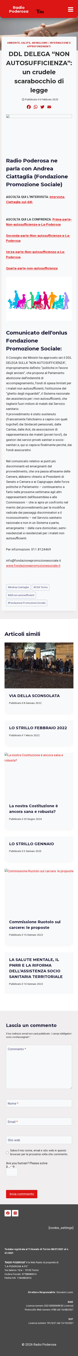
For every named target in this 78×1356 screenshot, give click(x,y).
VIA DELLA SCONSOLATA (34, 695)
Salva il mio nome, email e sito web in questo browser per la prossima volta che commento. (39, 1152)
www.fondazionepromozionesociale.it (33, 565)
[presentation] (39, 665)
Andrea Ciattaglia (18, 587)
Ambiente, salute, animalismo (27, 43)
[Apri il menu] (70, 9)
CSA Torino (41, 587)
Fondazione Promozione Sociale (26, 602)
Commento (17, 1049)
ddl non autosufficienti (21, 595)
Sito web (14, 1140)
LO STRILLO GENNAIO (31, 844)
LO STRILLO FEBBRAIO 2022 (38, 728)
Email (13, 1122)
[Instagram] (15, 1213)
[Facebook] (8, 1213)
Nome (13, 1103)
